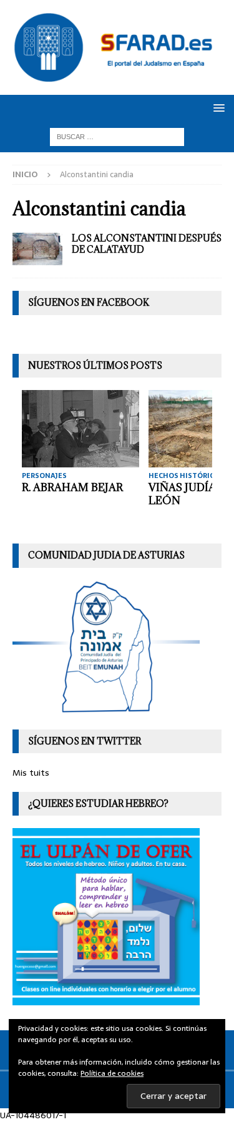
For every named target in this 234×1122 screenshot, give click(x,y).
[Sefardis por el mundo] (37, 249)
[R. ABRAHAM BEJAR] (80, 428)
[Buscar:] (117, 136)
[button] (217, 107)
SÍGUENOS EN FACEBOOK (88, 302)
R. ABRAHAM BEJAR (72, 487)
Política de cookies (112, 1073)
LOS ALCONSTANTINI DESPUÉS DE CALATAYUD (147, 243)
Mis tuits (30, 772)
